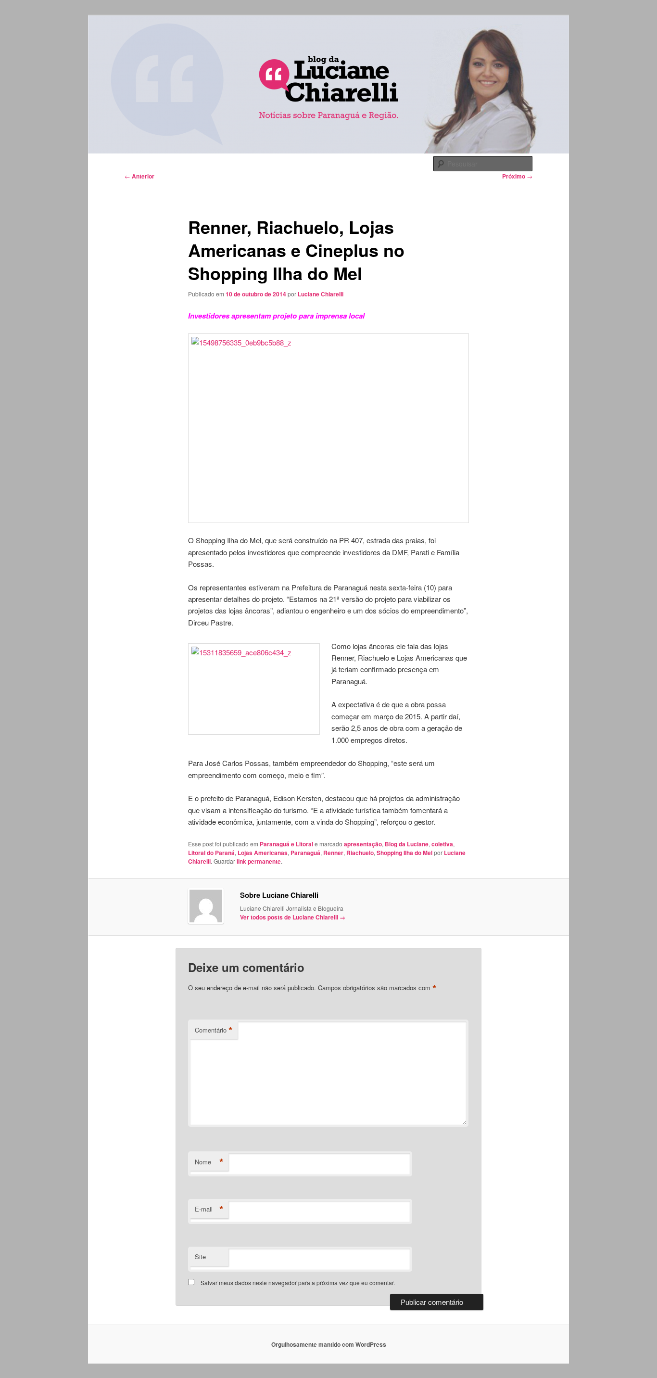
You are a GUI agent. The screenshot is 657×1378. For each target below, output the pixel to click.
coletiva (442, 844)
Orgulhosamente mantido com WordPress (328, 1344)
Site (200, 1256)
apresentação (363, 844)
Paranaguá (305, 852)
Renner (333, 852)
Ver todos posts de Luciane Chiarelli (292, 917)
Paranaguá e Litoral (286, 844)
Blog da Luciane (407, 844)
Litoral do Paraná (211, 852)
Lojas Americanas (263, 852)
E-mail (209, 1209)
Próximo (517, 176)
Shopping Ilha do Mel (404, 852)
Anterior (139, 176)
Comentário (214, 1030)
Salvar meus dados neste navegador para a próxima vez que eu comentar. (298, 1282)
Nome (209, 1162)
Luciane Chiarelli (320, 294)
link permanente (259, 861)
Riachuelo (360, 852)
